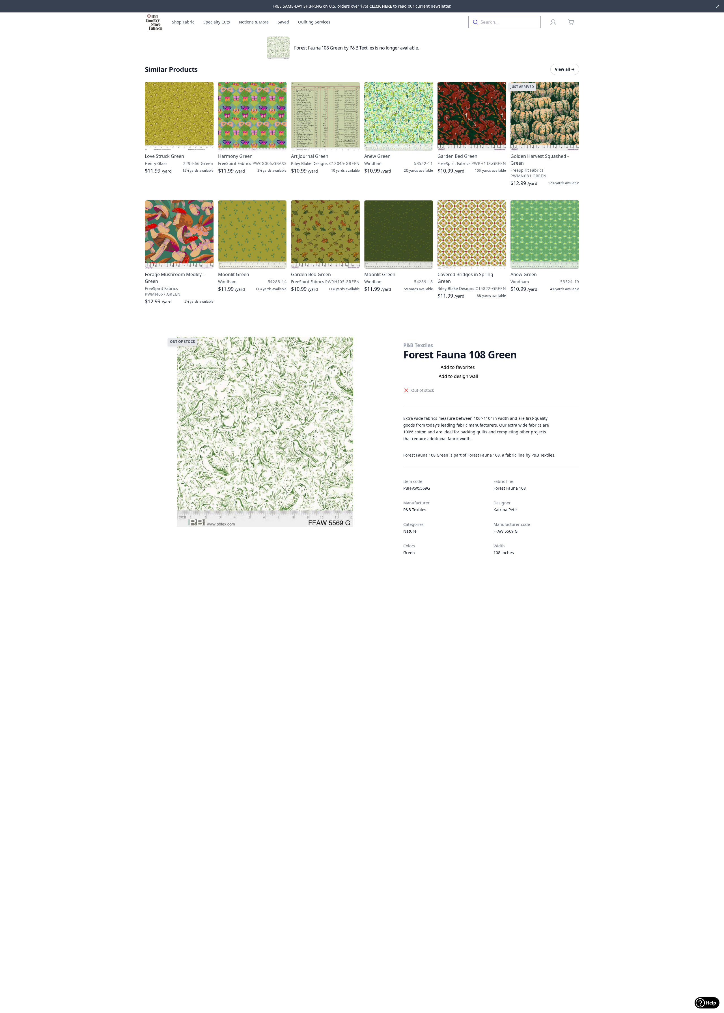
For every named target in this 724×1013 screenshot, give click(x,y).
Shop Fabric (183, 22)
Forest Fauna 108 (510, 488)
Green (409, 552)
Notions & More (254, 22)
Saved (283, 22)
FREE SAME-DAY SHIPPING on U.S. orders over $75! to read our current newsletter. (362, 6)
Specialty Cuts (216, 22)
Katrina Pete (505, 509)
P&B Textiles (418, 345)
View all (565, 69)
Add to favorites (458, 367)
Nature (410, 531)
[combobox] (504, 22)
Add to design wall (458, 376)
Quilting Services (314, 22)
